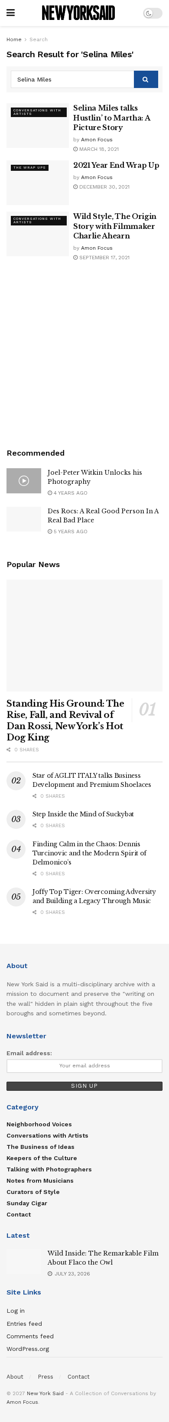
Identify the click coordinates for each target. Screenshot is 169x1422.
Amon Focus (97, 140)
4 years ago (70, 493)
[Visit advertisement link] (84, 355)
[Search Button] (146, 79)
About (14, 1376)
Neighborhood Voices (39, 1124)
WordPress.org (27, 1348)
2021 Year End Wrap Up (116, 165)
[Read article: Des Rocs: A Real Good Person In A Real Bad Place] (23, 519)
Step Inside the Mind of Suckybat (83, 814)
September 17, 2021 (104, 257)
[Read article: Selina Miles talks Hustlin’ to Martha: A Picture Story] (37, 125)
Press (45, 1376)
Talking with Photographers (49, 1169)
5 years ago (70, 531)
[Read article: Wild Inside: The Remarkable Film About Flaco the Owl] (23, 1261)
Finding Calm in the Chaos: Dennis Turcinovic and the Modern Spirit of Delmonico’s (89, 853)
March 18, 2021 (98, 149)
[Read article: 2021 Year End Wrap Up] (37, 182)
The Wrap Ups (29, 168)
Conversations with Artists (37, 112)
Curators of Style (33, 1191)
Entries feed (24, 1323)
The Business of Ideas (40, 1146)
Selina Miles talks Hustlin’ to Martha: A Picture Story (111, 118)
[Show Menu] (10, 13)
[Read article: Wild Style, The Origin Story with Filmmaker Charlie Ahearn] (37, 234)
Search (38, 39)
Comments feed (30, 1336)
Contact (18, 1214)
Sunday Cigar (26, 1203)
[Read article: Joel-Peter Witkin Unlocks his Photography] (23, 480)
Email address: (29, 1053)
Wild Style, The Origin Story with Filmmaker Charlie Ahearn (114, 226)
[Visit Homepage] (79, 13)
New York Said (45, 1393)
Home (14, 39)
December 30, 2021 (104, 187)
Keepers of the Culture (41, 1158)
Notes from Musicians (40, 1180)
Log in (15, 1310)
